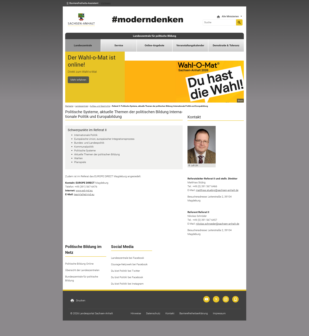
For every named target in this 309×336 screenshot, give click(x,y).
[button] (82, 3)
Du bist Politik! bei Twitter (125, 270)
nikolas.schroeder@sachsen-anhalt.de (217, 223)
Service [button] (118, 45)
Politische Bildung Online (79, 263)
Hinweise (136, 313)
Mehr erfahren (78, 79)
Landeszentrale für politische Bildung (154, 35)
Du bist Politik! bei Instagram (127, 283)
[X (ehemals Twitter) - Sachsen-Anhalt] (216, 299)
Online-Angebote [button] (154, 45)
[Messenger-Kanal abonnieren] (235, 299)
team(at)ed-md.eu (84, 194)
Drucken (77, 300)
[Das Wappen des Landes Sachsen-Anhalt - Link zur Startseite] (81, 19)
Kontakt (169, 313)
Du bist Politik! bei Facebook (127, 277)
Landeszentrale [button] (83, 45)
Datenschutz (153, 313)
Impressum (219, 313)
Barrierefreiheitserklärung (193, 313)
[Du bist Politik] (226, 299)
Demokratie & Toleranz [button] (226, 45)
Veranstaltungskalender (190, 45)
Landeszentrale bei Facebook (127, 257)
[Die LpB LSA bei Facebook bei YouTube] (206, 299)
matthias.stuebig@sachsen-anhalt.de (217, 190)
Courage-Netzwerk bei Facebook (129, 264)
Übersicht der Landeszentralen (82, 270)
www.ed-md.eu (84, 190)
